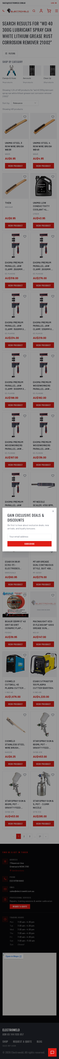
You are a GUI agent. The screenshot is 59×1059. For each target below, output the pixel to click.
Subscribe (29, 543)
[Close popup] (53, 511)
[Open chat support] (52, 1052)
